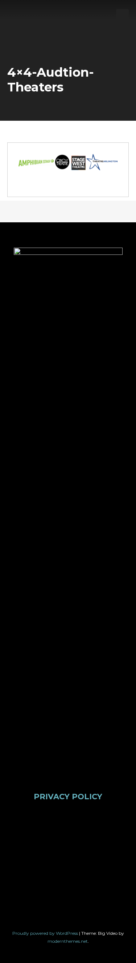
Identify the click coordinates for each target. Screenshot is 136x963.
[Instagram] (81, 835)
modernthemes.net (68, 941)
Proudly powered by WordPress (45, 933)
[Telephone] (81, 881)
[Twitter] (55, 835)
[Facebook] (29, 835)
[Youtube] (106, 835)
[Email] (55, 881)
